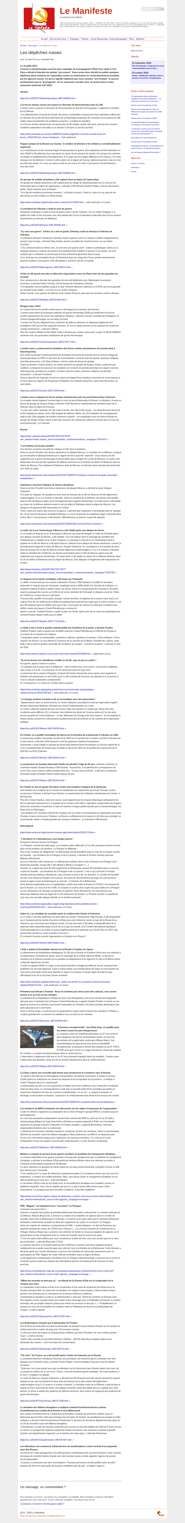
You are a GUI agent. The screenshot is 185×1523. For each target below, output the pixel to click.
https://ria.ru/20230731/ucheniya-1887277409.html (44, 1401)
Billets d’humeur (137, 51)
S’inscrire (36, 1504)
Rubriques (74, 39)
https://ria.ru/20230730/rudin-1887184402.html (42, 758)
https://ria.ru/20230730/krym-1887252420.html (42, 780)
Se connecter (39, 1516)
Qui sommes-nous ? (59, 39)
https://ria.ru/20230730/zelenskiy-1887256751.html (44, 1349)
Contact (51, 1516)
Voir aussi (32, 45)
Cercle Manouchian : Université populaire (109, 39)
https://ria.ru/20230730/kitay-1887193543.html (42, 1066)
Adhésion (140, 39)
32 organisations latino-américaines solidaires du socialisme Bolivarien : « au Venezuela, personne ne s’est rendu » (146, 98)
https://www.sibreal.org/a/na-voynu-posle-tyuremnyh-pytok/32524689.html (55, 654)
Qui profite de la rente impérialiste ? (144, 138)
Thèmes (84, 39)
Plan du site (26, 1516)
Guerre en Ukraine (138, 163)
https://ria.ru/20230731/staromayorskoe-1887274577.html (47, 342)
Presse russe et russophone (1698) (144, 142)
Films (131, 39)
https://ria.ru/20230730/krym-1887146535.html (42, 728)
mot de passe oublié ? (53, 1504)
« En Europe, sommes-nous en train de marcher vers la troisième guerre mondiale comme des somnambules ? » (146, 131)
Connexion (25, 1504)
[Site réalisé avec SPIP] (161, 1514)
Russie (133, 172)
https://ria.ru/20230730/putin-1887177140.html (42, 621)
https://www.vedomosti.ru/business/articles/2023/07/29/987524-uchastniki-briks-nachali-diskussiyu (67, 1102)
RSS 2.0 (61, 1516)
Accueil (44, 39)
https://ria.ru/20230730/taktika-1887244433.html (43, 300)
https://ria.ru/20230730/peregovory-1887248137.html (45, 267)
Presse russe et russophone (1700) (144, 105)
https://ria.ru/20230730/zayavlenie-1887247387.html (45, 1316)
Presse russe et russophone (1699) (144, 118)
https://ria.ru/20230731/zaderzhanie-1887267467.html (46, 1440)
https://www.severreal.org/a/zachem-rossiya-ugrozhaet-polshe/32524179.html (57, 832)
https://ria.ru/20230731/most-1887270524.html (42, 391)
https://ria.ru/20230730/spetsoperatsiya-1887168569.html (47, 98)
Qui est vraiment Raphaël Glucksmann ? (146, 152)
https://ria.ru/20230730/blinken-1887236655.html (43, 1147)
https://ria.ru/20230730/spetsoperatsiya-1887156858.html (47, 173)
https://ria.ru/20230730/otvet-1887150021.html (42, 943)
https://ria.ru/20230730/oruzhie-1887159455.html (43, 1021)
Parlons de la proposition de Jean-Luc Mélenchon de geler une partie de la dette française (146, 111)
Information (135, 168)
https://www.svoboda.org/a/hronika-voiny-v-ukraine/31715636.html (51, 202)
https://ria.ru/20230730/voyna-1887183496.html (42, 225)
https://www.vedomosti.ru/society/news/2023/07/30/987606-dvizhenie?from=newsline (61, 524)
